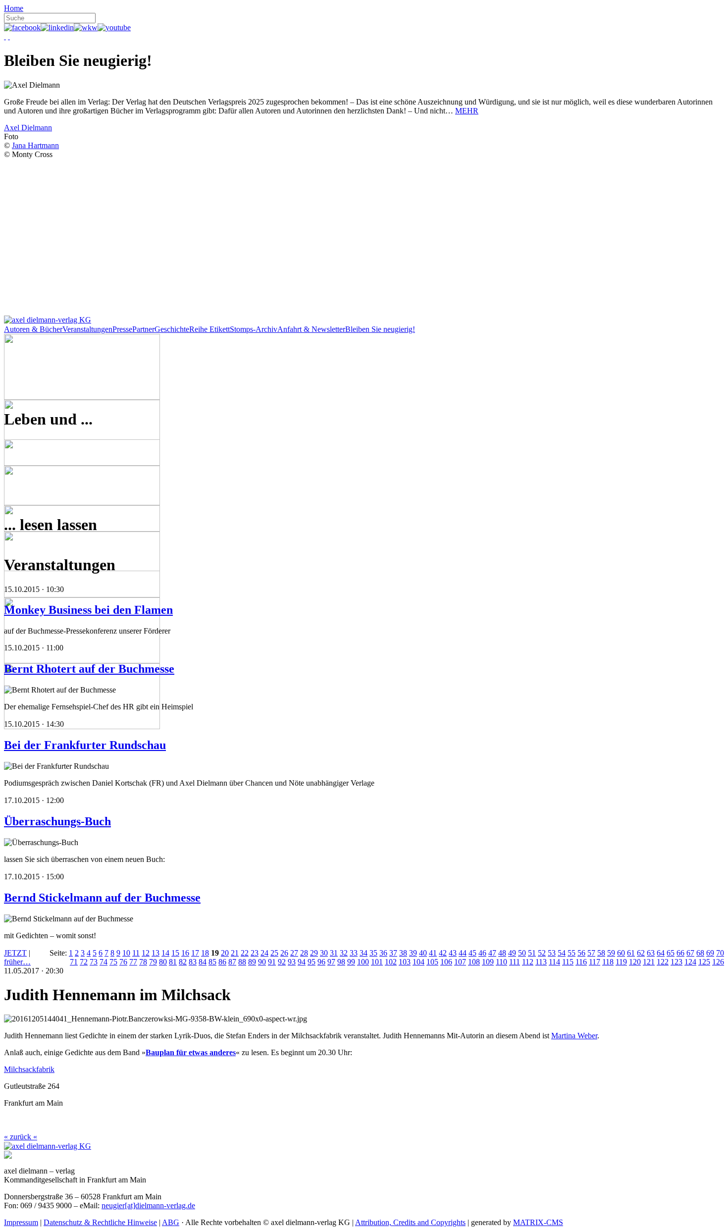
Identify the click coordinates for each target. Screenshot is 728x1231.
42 (443, 953)
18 (205, 953)
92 (282, 962)
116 (581, 962)
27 (294, 953)
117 (594, 962)
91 (272, 962)
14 (165, 953)
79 (153, 962)
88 (242, 962)
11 (136, 953)
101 (377, 962)
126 (718, 962)
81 (173, 962)
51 (532, 953)
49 (512, 953)
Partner (143, 329)
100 (363, 962)
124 (690, 962)
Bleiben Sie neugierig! (380, 329)
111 (514, 962)
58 (601, 953)
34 (363, 953)
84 (203, 962)
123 (676, 962)
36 (383, 953)
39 (413, 953)
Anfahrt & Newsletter (311, 329)
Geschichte (172, 329)
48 (502, 953)
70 (720, 953)
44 (463, 953)
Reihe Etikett (209, 329)
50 (522, 953)
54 (562, 953)
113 (541, 962)
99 (351, 962)
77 (133, 962)
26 (284, 953)
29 (314, 953)
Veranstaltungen (87, 329)
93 (292, 962)
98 (341, 962)
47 (492, 953)
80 (163, 962)
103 (405, 962)
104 (418, 962)
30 (324, 953)
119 (621, 962)
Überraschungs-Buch (57, 821)
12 (146, 953)
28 (304, 953)
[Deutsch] (5, 36)
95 (311, 962)
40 (423, 953)
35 (373, 953)
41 (433, 953)
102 (391, 962)
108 (474, 962)
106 (446, 962)
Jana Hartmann (35, 145)
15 (175, 953)
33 (354, 953)
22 (245, 953)
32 (344, 953)
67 (690, 953)
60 (621, 953)
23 (255, 953)
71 (74, 962)
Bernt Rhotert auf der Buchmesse (89, 668)
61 (631, 953)
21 (235, 953)
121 (649, 962)
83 (193, 962)
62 (641, 953)
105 (432, 962)
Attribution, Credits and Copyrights (410, 1222)
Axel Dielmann (28, 127)
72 (84, 962)
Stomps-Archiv (253, 329)
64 (661, 953)
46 (482, 953)
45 (472, 953)
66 (680, 953)
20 (225, 953)
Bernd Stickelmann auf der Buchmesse (102, 897)
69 (710, 953)
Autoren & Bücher (33, 329)
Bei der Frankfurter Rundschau (85, 745)
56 (581, 953)
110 (501, 962)
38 (403, 953)
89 (252, 962)
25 (274, 953)
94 (302, 962)
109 (488, 962)
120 (635, 962)
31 (334, 953)
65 (671, 953)
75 (113, 962)
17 (195, 953)
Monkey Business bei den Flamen (88, 609)
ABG (170, 1222)
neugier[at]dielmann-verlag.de (148, 1205)
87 (232, 962)
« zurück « (20, 1136)
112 (527, 962)
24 (264, 953)
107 (460, 962)
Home (13, 8)
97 (331, 962)
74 (103, 962)
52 (542, 953)
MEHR (466, 111)
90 (262, 962)
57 (591, 953)
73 (94, 962)
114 (554, 962)
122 (663, 962)
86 (222, 962)
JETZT (15, 953)
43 (453, 953)
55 (571, 953)
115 (567, 962)
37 (393, 953)
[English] (9, 36)
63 (651, 953)
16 (185, 953)
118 (608, 962)
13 (155, 953)
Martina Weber (574, 1035)
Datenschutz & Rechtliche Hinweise (100, 1222)
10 (126, 953)
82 (183, 962)
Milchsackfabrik (29, 1069)
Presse (122, 329)
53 (552, 953)
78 (143, 962)
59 (611, 953)
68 (700, 953)
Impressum (21, 1222)
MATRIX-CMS (538, 1222)
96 (321, 962)
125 (704, 962)
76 (123, 962)
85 (212, 962)
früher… (17, 962)
